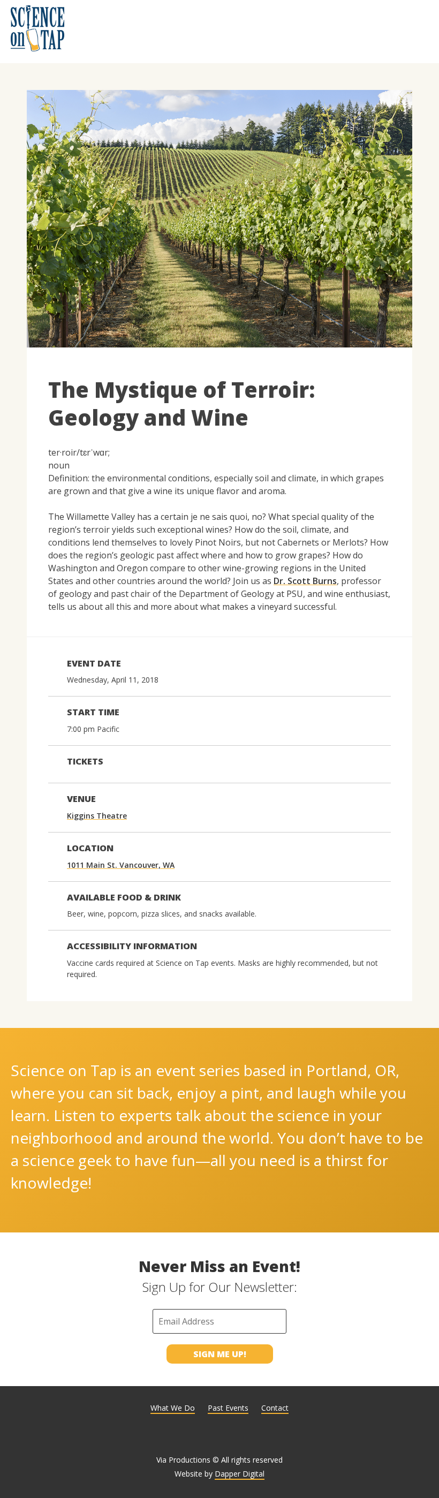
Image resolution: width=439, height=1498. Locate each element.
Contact (275, 1408)
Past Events (228, 1408)
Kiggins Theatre (97, 816)
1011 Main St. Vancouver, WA (121, 865)
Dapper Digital (239, 1474)
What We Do (172, 1408)
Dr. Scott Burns (305, 581)
